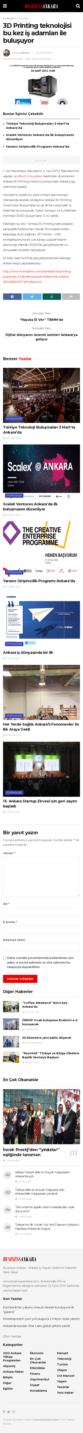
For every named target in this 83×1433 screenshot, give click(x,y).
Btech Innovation (30, 176)
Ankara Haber (13, 1372)
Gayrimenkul (39, 1379)
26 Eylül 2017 (31, 1012)
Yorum (9, 853)
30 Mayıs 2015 (31, 1062)
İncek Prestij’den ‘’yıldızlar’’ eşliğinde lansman (31, 1152)
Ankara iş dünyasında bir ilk (28, 652)
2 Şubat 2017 (31, 1029)
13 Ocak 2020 (12, 658)
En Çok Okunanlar (38, 1360)
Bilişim (8, 1377)
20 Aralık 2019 (13, 735)
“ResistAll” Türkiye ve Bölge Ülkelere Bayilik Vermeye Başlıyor (50, 1055)
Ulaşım (62, 1370)
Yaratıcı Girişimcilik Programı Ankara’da (37, 146)
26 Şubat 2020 (13, 515)
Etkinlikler (23, 18)
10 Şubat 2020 (12, 586)
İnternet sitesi (14, 940)
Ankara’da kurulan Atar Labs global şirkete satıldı (36, 1326)
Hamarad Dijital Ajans (46, 1419)
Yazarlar (63, 1387)
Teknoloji (64, 1359)
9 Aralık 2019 (12, 812)
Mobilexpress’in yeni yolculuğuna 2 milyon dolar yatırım (41, 1319)
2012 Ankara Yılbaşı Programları (12, 1356)
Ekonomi (36, 1353)
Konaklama (38, 1390)
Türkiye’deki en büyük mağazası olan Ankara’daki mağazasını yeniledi (39, 1192)
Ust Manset (66, 1376)
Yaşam (62, 1381)
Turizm (62, 1364)
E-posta (10, 922)
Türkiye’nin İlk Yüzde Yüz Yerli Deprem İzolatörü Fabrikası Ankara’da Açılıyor (47, 1227)
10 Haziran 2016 (33, 1043)
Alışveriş (9, 1366)
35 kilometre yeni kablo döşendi (46, 1038)
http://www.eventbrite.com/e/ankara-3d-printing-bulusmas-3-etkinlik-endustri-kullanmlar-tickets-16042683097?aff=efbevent (37, 277)
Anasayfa (8, 18)
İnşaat (34, 1385)
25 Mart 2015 (44, 52)
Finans (35, 1374)
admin (24, 52)
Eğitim (8, 1388)
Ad (6, 904)
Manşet (62, 1353)
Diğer (7, 1383)
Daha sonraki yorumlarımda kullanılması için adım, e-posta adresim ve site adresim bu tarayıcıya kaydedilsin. (40, 962)
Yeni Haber (65, 1392)
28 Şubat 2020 (13, 438)
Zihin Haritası (12, 1336)
